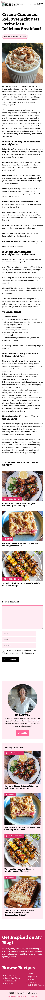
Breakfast (7, 539)
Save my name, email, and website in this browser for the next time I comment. (20, 651)
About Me (22, 733)
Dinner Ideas (10, 975)
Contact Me (33, 997)
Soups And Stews (12, 978)
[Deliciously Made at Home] (12, 4)
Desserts (9, 983)
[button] (29, 4)
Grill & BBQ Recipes (36, 985)
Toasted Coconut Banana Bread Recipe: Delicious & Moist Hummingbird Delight (19, 912)
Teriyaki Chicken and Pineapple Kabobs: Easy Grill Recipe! (21, 584)
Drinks (30, 974)
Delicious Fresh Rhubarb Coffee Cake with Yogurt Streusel (20, 544)
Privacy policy (22, 997)
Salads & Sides (11, 981)
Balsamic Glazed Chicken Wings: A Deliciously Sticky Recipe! (18, 504)
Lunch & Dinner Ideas (11, 499)
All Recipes (12, 997)
